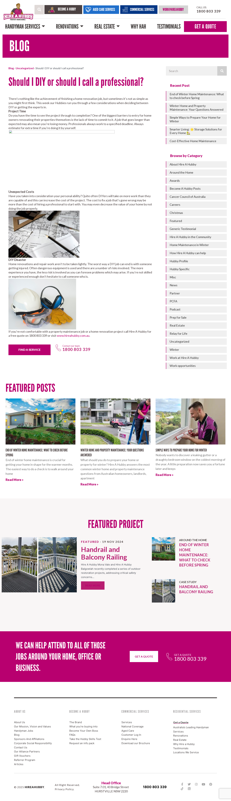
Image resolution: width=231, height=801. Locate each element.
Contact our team (71, 345)
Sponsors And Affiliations (29, 739)
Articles (18, 764)
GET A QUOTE (205, 26)
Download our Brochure (135, 743)
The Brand (75, 722)
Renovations (67, 26)
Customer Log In (131, 734)
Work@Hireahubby (173, 9)
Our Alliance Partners (27, 751)
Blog (11, 68)
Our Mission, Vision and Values (32, 726)
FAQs (72, 734)
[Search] (222, 71)
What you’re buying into (83, 726)
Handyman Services (22, 26)
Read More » (14, 480)
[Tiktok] (182, 788)
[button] (39, 9)
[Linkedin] (189, 788)
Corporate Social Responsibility (33, 743)
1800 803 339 (155, 787)
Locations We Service (186, 752)
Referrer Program (24, 760)
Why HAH (138, 26)
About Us (19, 722)
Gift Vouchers (22, 755)
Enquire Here (129, 739)
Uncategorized (25, 68)
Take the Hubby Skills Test (85, 739)
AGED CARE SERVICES (104, 9)
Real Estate (104, 26)
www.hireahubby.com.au (73, 335)
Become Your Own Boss (83, 730)
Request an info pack (81, 743)
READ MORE (92, 585)
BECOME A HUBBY (67, 9)
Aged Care (127, 730)
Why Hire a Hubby (184, 744)
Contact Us (20, 747)
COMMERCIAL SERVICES (142, 9)
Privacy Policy (64, 789)
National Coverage (132, 726)
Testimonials (169, 26)
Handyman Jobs (23, 730)
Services (126, 722)
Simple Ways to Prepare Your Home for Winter (181, 450)
